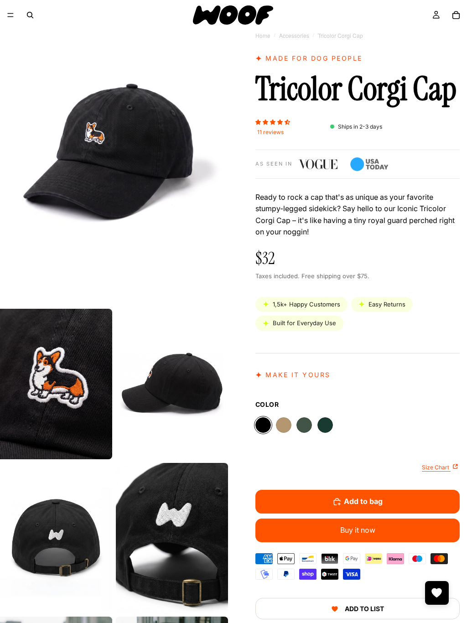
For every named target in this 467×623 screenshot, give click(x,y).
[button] (272, 121)
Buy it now (357, 530)
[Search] (30, 15)
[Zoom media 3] (172, 384)
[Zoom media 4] (56, 538)
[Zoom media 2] (56, 384)
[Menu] (10, 15)
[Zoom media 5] (172, 538)
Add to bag (363, 501)
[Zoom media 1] (114, 152)
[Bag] (456, 15)
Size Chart (436, 467)
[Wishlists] (437, 593)
